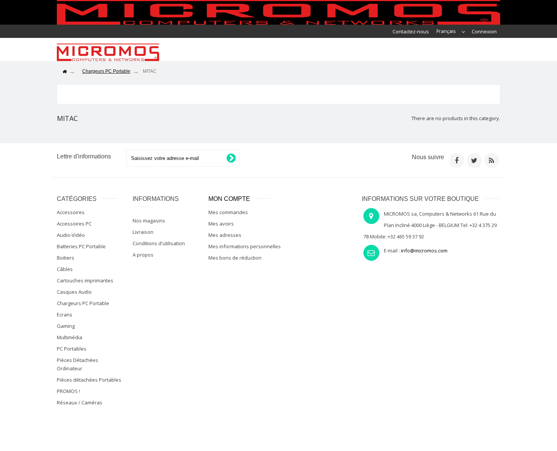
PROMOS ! (68, 391)
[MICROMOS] (278, 12)
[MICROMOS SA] (108, 52)
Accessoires (70, 212)
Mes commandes (228, 212)
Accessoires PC (74, 223)
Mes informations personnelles (244, 246)
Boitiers (65, 257)
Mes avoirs (221, 223)
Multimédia (69, 337)
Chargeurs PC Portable (83, 303)
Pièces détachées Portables (89, 379)
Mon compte (229, 199)
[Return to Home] (64, 72)
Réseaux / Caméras (79, 402)
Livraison (143, 232)
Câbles (65, 269)
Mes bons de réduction (234, 257)
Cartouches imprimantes (85, 280)
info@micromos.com (424, 250)
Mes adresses (224, 235)
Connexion (484, 31)
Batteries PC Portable (81, 246)
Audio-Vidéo (71, 235)
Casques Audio (74, 291)
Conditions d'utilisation (159, 243)
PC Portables (71, 348)
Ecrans (64, 314)
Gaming (66, 326)
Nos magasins (149, 220)
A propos (143, 254)
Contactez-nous (411, 31)
